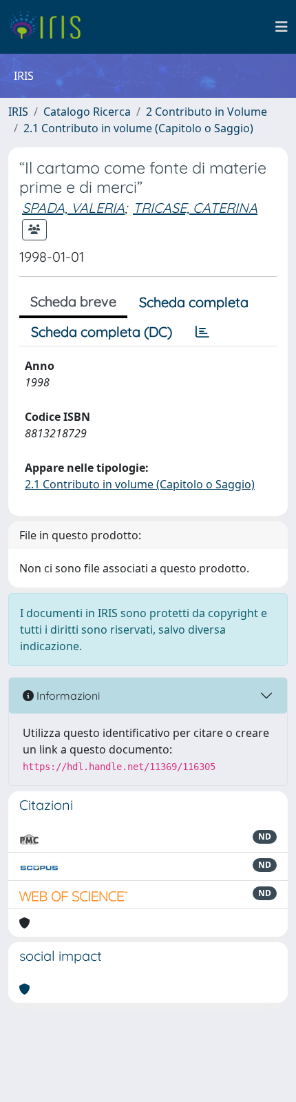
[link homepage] (50, 26)
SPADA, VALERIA (73, 207)
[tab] (202, 332)
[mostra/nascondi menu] (281, 27)
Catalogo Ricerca (87, 111)
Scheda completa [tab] (194, 302)
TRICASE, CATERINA (195, 207)
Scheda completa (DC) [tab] (101, 331)
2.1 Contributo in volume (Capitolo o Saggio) (138, 128)
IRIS (18, 111)
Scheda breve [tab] (73, 301)
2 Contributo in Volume (206, 111)
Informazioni (67, 696)
